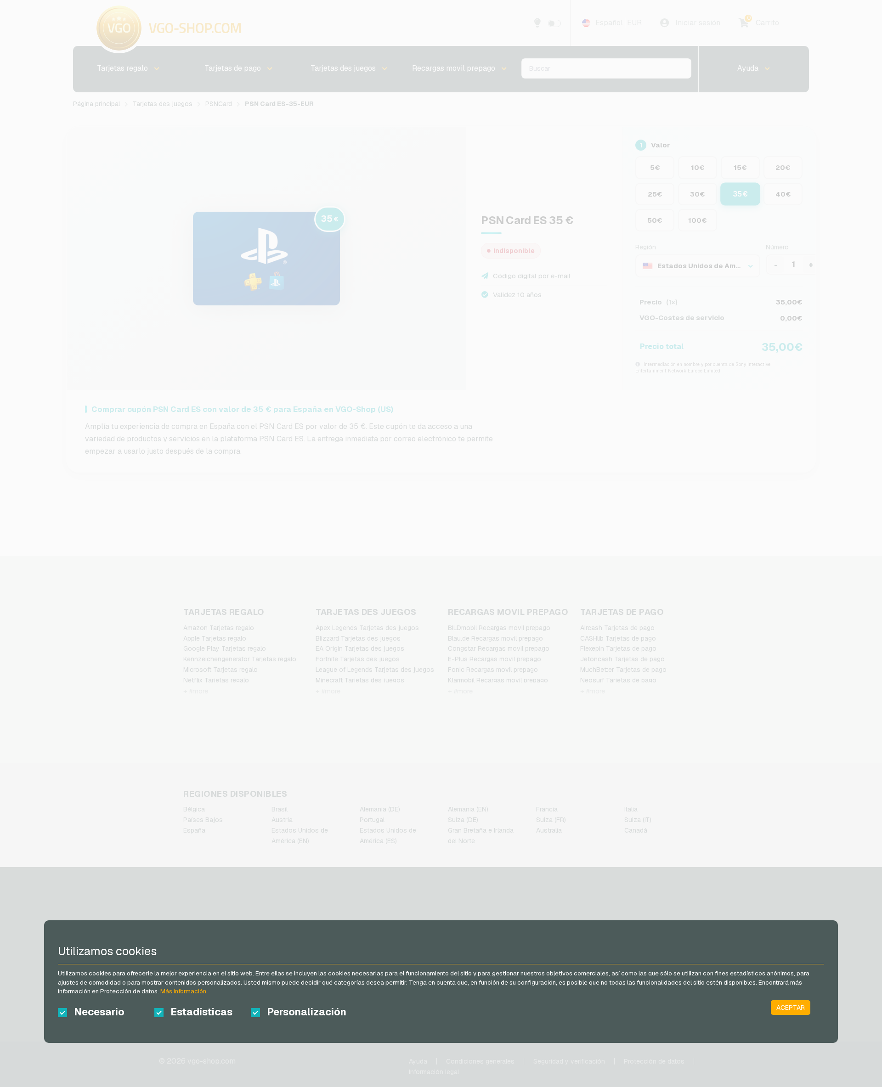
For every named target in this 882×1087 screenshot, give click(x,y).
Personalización (306, 1011)
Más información (183, 991)
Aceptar (790, 1007)
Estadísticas (201, 1011)
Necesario (99, 1011)
